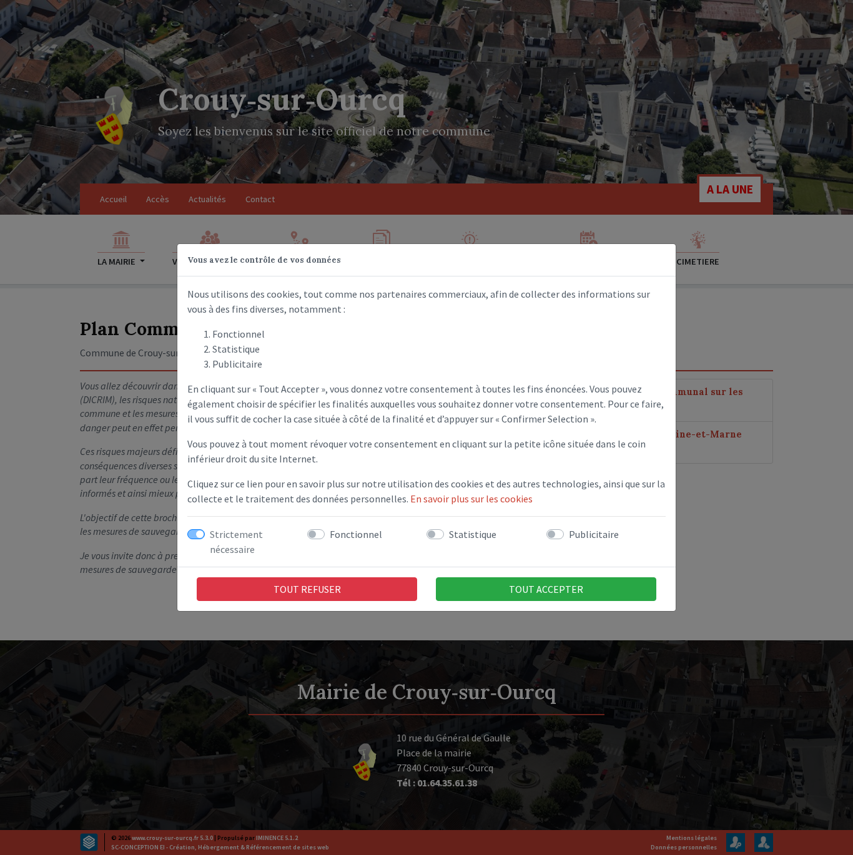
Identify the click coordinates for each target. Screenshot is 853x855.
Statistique (472, 534)
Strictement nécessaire (236, 541)
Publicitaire (594, 534)
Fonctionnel (356, 534)
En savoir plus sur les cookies (471, 498)
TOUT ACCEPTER (546, 589)
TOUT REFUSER (307, 589)
